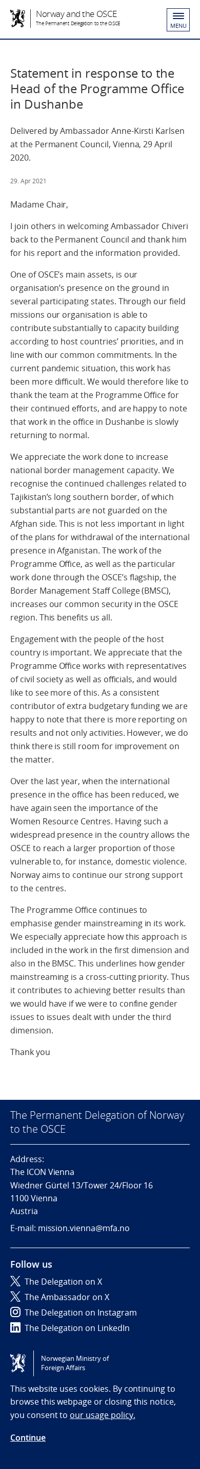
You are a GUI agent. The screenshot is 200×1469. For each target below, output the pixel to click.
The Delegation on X (63, 1281)
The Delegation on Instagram (81, 1312)
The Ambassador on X (67, 1297)
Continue (28, 1437)
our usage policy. (102, 1415)
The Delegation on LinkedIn (77, 1328)
